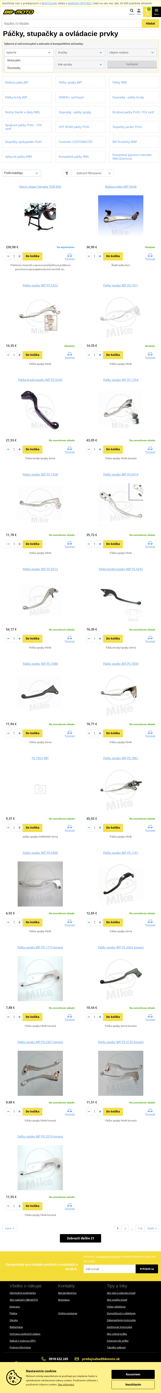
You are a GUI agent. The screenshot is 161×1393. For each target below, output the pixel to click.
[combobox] (29, 52)
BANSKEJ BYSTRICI (80, 3)
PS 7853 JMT (40, 758)
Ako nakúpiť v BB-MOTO (24, 1300)
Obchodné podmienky (23, 1293)
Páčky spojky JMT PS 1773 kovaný (40, 947)
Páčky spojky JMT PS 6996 (40, 853)
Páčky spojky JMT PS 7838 (120, 664)
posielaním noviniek (108, 1256)
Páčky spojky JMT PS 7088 (40, 664)
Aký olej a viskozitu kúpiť (121, 1293)
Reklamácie (16, 1327)
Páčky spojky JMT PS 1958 (40, 474)
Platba (13, 1313)
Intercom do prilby (118, 1340)
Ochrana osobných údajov (25, 1334)
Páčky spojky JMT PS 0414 (120, 474)
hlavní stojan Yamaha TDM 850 (40, 186)
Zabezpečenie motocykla (121, 1320)
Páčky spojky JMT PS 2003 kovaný (121, 947)
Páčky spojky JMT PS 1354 (120, 380)
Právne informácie (20, 1347)
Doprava (15, 1306)
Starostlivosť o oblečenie (121, 1313)
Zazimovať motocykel (119, 1327)
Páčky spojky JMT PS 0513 (40, 569)
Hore (8, 1228)
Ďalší (150, 1228)
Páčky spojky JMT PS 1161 (120, 853)
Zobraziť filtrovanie (89, 173)
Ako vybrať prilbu (117, 1334)
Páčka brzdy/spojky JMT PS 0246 (40, 380)
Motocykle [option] (13, 60)
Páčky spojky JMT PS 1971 (120, 285)
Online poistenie (67, 1313)
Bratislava (64, 1300)
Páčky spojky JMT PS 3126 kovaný (121, 1042)
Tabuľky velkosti (116, 1347)
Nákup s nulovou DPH (23, 1340)
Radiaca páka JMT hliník (121, 186)
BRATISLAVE (49, 3)
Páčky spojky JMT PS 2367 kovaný (40, 1042)
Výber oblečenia (116, 1306)
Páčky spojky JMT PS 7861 (120, 758)
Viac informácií (66, 1384)
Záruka (14, 1320)
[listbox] (29, 64)
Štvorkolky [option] (13, 68)
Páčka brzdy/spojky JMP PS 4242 (121, 569)
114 (140, 1228)
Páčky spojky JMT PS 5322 (40, 285)
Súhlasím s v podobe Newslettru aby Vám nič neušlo (119, 1259)
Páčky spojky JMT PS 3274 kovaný (40, 1136)
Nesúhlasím (133, 1384)
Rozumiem (133, 1374)
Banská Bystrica (67, 1293)
